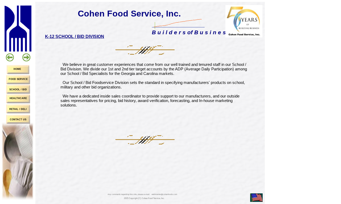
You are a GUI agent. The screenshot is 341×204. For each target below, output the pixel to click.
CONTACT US (18, 119)
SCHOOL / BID (18, 89)
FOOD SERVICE (18, 79)
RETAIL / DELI (18, 109)
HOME (17, 69)
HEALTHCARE (18, 98)
